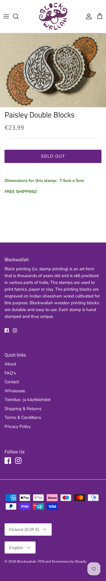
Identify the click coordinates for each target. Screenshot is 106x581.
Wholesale (15, 391)
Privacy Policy (18, 426)
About (10, 364)
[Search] (18, 16)
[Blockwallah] (53, 16)
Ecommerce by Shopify (69, 561)
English (16, 547)
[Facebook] (7, 330)
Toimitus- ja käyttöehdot (27, 399)
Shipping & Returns (23, 408)
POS (41, 561)
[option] (53, 70)
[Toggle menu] (6, 16)
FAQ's (10, 373)
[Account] (87, 16)
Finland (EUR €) (24, 529)
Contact (12, 382)
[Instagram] (15, 330)
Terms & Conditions (23, 417)
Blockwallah (26, 561)
